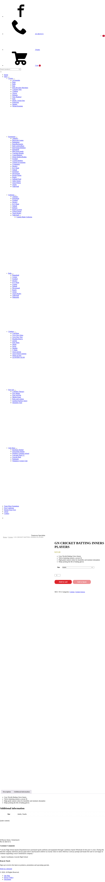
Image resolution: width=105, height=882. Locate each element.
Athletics (15, 138)
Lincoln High (16, 457)
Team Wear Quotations (11, 506)
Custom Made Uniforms (24, 217)
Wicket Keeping (17, 106)
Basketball (15, 149)
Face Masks (16, 393)
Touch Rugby (16, 213)
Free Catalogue (9, 508)
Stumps (14, 104)
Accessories (16, 80)
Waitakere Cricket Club (19, 461)
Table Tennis (16, 181)
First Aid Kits (16, 395)
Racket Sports (16, 175)
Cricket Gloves (80, 592)
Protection (15, 102)
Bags (14, 82)
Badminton (15, 142)
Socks (14, 346)
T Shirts (14, 350)
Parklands (15, 459)
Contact (6, 513)
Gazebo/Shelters (17, 160)
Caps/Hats (15, 333)
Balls (14, 84)
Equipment (11, 137)
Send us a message (6, 869)
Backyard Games (17, 140)
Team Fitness (16, 183)
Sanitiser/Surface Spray (19, 401)
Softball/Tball (16, 179)
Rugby (14, 177)
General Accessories (18, 162)
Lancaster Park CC (18, 455)
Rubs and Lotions (18, 399)
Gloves (14, 93)
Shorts (14, 344)
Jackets (14, 341)
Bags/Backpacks (17, 144)
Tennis (14, 184)
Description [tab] (7, 792)
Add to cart (63, 582)
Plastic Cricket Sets (18, 100)
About (6, 512)
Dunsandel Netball (18, 451)
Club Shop (11, 448)
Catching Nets (17, 89)
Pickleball (15, 172)
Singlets (14, 348)
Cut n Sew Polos (17, 335)
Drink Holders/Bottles (19, 157)
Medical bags (16, 397)
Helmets (15, 95)
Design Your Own (10, 510)
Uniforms (11, 195)
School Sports (16, 211)
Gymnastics (16, 164)
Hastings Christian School (20, 453)
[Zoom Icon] (48, 543)
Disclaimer (7, 879)
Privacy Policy (9, 877)
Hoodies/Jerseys (17, 339)
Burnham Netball (17, 450)
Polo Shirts (15, 342)
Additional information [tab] (22, 792)
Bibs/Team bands (17, 151)
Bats (13, 86)
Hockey (14, 166)
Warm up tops (16, 355)
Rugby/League (17, 209)
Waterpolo (15, 297)
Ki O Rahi (15, 168)
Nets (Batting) (16, 97)
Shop (5, 76)
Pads (13, 99)
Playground (16, 173)
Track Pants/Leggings (19, 354)
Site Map (7, 876)
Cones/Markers (17, 155)
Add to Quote (82, 582)
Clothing (15, 91)
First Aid (11, 390)
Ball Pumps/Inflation (19, 148)
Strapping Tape (17, 402)
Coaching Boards (18, 153)
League (14, 284)
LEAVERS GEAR (18, 357)
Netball (14, 170)
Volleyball (15, 186)
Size (58, 567)
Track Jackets (16, 352)
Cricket (10, 78)
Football (15, 159)
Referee (14, 208)
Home (6, 75)
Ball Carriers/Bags (18, 146)
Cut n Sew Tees (17, 337)
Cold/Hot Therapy (18, 391)
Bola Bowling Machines (20, 88)
